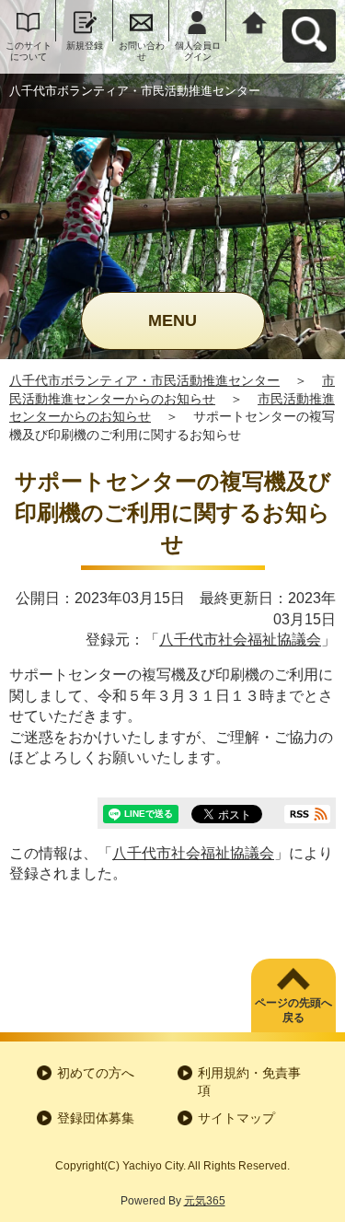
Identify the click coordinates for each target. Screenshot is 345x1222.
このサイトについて (29, 51)
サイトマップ (236, 1118)
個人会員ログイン (198, 51)
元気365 (204, 1200)
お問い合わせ (142, 51)
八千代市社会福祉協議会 (240, 639)
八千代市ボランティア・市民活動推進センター (144, 380)
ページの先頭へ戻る (293, 1010)
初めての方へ (95, 1072)
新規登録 (84, 46)
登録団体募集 (95, 1118)
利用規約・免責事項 (249, 1082)
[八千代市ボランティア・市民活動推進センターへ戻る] (254, 21)
